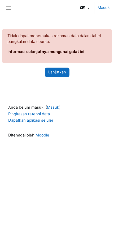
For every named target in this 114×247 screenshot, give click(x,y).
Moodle (42, 135)
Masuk (104, 7)
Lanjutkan (57, 72)
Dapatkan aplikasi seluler (30, 120)
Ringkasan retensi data (29, 114)
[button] (85, 8)
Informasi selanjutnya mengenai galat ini (45, 51)
